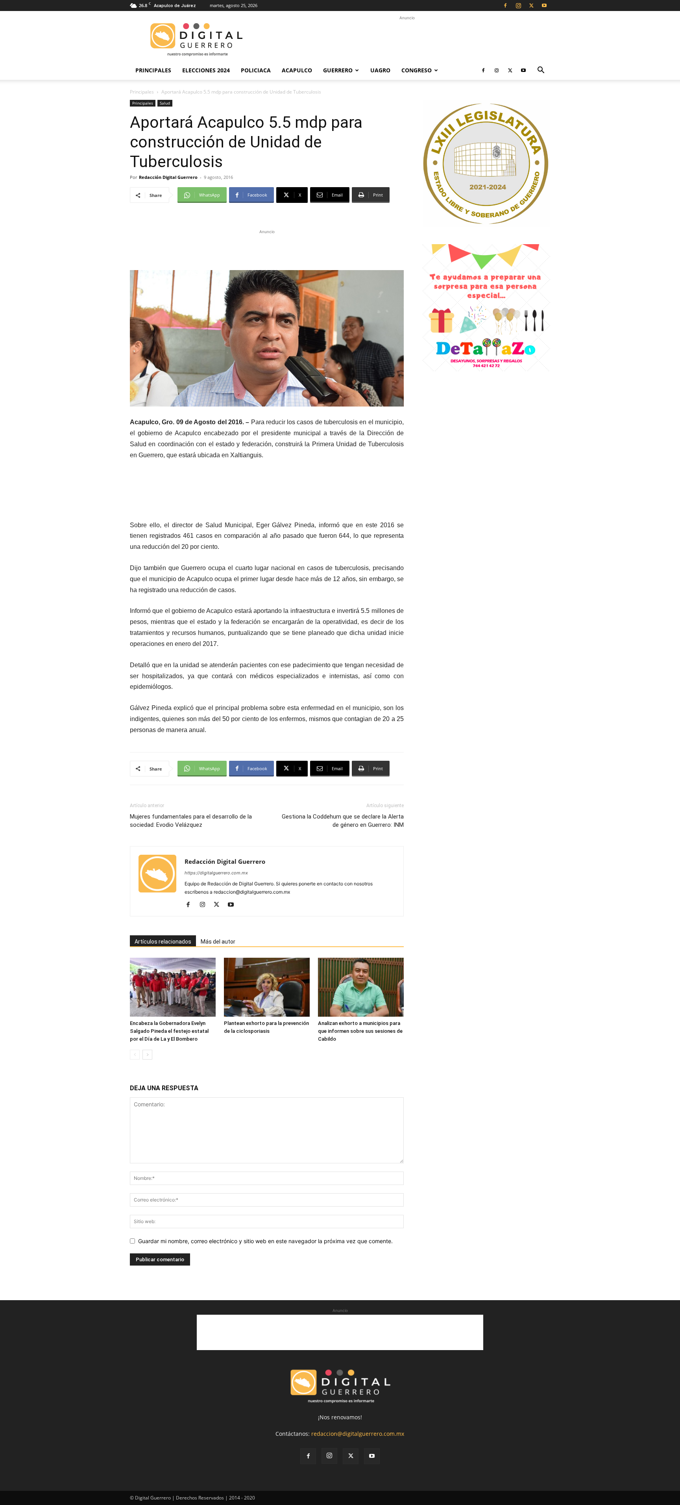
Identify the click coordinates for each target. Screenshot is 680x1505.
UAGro (380, 70)
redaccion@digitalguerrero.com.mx (357, 1433)
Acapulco (297, 70)
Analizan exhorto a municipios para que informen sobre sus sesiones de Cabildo (360, 1031)
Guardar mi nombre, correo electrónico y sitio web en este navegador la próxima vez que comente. (265, 1241)
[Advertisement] (407, 39)
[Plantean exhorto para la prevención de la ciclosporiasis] (267, 987)
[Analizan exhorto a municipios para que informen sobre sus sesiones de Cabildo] (361, 987)
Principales (153, 70)
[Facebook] (505, 5)
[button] (540, 71)
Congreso (416, 70)
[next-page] (147, 1055)
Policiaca (256, 70)
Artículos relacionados (163, 941)
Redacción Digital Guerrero (168, 177)
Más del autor (218, 941)
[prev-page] (135, 1055)
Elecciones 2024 (206, 70)
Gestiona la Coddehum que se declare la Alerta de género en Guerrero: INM (343, 820)
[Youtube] (544, 5)
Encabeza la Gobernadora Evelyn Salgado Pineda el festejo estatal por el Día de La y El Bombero (169, 1031)
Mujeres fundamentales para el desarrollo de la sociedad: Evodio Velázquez (191, 820)
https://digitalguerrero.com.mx (216, 873)
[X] (531, 5)
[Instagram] (518, 5)
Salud (165, 103)
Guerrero (338, 70)
